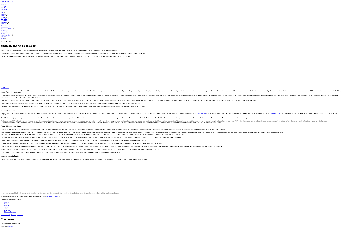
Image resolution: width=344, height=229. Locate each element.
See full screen (5, 88)
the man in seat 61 (276, 113)
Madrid (6, 204)
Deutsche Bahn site (200, 113)
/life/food (3, 17)
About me (3, 4)
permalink (20, 215)
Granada (6, 207)
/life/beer (3, 14)
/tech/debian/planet (6, 28)
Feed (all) (3, 6)
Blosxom (10, 226)
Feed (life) (4, 8)
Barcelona (7, 210)
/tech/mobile (4, 32)
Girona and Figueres (10, 212)
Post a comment (5, 215)
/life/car (3, 15)
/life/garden (4, 19)
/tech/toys (3, 36)
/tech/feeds (4, 30)
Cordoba (6, 205)
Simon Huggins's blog (7, 1)
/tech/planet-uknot (6, 35)
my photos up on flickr (52, 196)
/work (2, 38)
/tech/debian (4, 27)
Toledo (6, 208)
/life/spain (3, 23)
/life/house (4, 20)
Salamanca (7, 202)
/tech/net (3, 33)
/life (2, 12)
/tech (2, 25)
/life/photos (4, 22)
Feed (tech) (4, 9)
